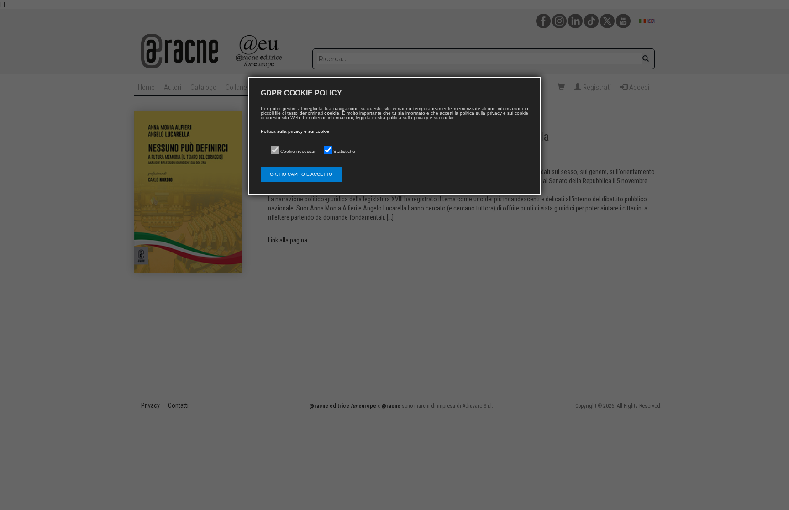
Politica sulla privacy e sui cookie (295, 131)
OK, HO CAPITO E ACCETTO (301, 174)
